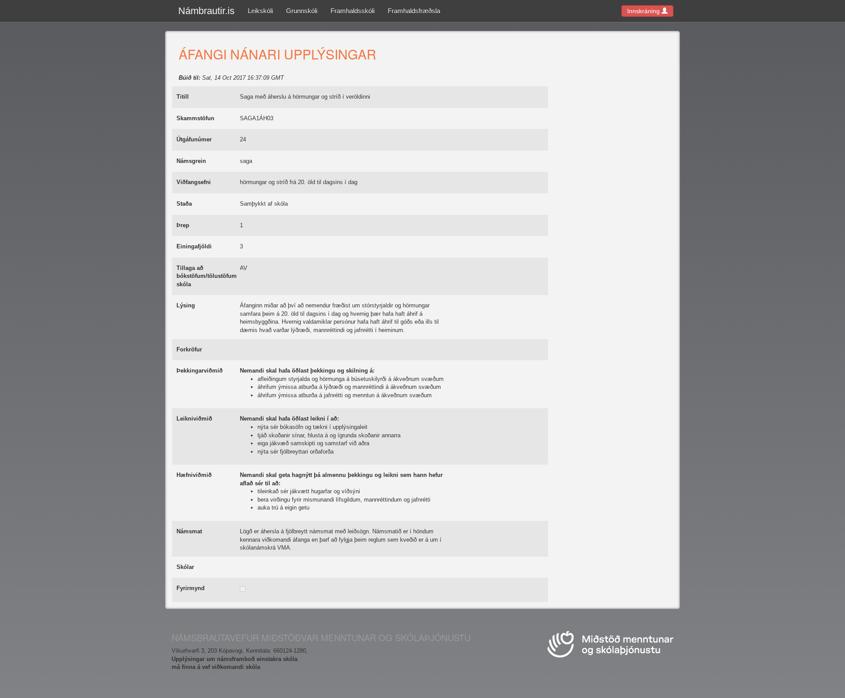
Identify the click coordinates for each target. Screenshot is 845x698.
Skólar (185, 567)
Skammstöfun (195, 118)
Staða (184, 203)
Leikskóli (260, 11)
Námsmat (189, 531)
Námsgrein (191, 161)
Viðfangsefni (193, 182)
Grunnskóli (301, 11)
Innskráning (644, 11)
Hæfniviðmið (194, 475)
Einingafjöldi (194, 246)
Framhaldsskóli (353, 11)
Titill (182, 96)
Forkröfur (189, 349)
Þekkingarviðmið (199, 370)
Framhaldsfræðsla (414, 11)
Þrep (182, 225)
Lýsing (185, 305)
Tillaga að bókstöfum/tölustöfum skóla (206, 276)
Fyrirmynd (190, 588)
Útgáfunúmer (194, 139)
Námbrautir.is (206, 10)
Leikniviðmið (194, 418)
